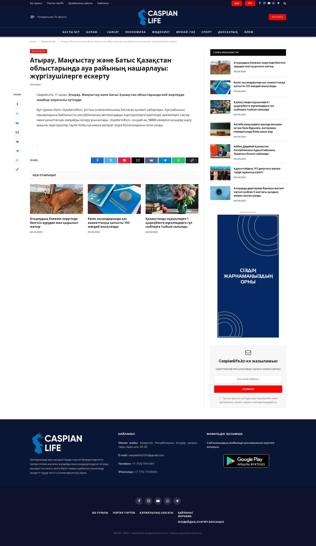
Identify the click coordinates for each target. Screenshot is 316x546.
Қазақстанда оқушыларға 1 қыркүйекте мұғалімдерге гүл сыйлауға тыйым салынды (169, 223)
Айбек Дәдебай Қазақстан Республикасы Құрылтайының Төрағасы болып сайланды (254, 150)
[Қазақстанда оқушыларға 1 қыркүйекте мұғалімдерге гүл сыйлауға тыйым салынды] (172, 199)
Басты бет (71, 32)
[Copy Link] (17, 169)
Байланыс (103, 3)
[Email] (17, 132)
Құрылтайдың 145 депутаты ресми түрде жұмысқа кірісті (257, 170)
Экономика (135, 32)
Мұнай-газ (185, 32)
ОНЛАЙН (277, 17)
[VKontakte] (17, 141)
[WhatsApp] (17, 160)
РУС (250, 3)
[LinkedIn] (17, 123)
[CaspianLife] (158, 16)
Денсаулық (228, 32)
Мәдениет (161, 32)
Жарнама (185, 516)
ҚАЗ (237, 3)
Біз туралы (36, 3)
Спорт (207, 32)
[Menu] (32, 17)
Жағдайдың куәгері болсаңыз (201, 522)
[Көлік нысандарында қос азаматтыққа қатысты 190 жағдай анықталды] (114, 199)
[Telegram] (17, 151)
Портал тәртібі (55, 3)
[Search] (284, 3)
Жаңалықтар (38, 51)
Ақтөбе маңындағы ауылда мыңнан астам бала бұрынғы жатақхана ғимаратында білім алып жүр (258, 128)
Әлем (248, 32)
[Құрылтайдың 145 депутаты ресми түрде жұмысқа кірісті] (220, 173)
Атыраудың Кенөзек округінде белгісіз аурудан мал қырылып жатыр (54, 223)
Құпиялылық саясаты (80, 3)
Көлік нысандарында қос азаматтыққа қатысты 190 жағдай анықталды (109, 223)
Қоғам (91, 32)
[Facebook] (17, 104)
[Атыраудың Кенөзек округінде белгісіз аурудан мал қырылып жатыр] (56, 199)
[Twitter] (17, 113)
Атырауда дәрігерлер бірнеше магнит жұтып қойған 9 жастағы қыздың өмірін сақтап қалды (259, 192)
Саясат (113, 32)
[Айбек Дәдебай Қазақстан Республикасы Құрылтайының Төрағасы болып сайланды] (220, 151)
